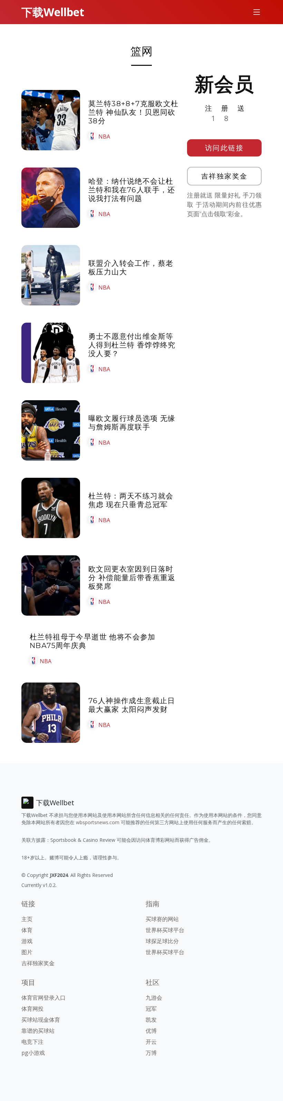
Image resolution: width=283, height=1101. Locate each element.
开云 (151, 1042)
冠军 (151, 1008)
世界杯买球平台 (165, 930)
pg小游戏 (33, 1053)
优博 (151, 1030)
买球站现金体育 (40, 1019)
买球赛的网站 (162, 919)
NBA (104, 136)
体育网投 (32, 1008)
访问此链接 (224, 147)
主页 (26, 919)
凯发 (151, 1019)
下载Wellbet (52, 11)
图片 (26, 952)
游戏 (26, 941)
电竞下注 (32, 1042)
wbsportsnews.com (97, 822)
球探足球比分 (162, 941)
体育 (26, 930)
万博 (151, 1053)
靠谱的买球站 (38, 1030)
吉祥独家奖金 (224, 176)
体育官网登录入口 (43, 997)
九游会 (154, 997)
